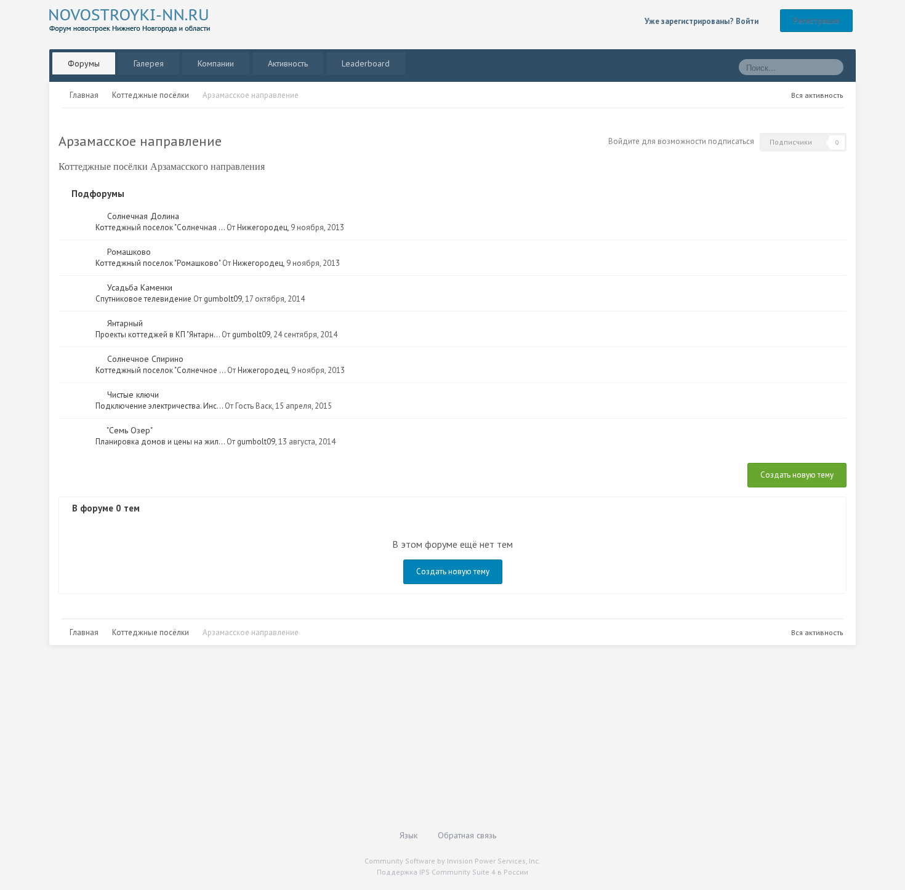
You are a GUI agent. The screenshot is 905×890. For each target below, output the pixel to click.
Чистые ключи (133, 394)
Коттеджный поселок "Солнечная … (160, 227)
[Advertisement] (418, 743)
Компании (216, 63)
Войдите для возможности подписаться (681, 141)
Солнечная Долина (143, 216)
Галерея (149, 63)
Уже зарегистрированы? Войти (703, 21)
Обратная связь (467, 835)
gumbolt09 (223, 299)
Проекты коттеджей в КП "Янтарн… (157, 334)
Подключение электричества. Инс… (159, 406)
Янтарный (125, 323)
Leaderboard (366, 63)
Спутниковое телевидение (143, 299)
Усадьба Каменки (139, 287)
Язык (410, 835)
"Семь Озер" (130, 430)
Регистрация (816, 20)
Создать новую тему (797, 475)
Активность (288, 63)
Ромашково (129, 251)
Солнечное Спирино (145, 358)
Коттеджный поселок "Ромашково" (157, 263)
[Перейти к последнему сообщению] (98, 216)
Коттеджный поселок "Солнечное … (160, 370)
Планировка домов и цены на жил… (160, 441)
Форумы (84, 63)
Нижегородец (262, 227)
